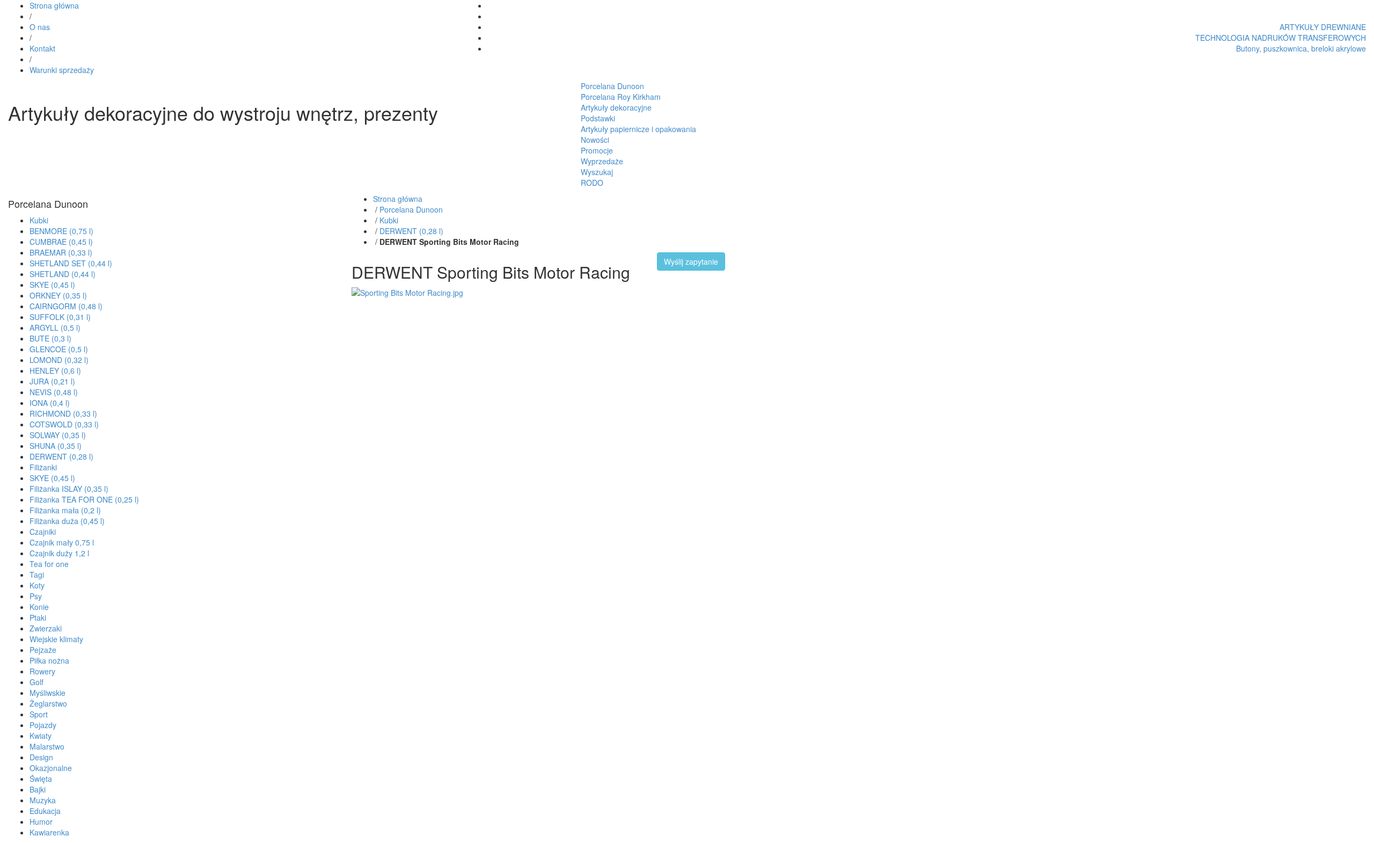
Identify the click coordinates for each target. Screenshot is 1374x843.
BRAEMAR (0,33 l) (61, 252)
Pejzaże (43, 649)
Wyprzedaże (602, 161)
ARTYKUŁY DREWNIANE (1323, 26)
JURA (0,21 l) (52, 381)
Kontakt (42, 48)
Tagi (37, 574)
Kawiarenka (49, 832)
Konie (39, 606)
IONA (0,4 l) (50, 402)
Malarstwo (47, 746)
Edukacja (45, 810)
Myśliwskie (47, 692)
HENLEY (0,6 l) (55, 370)
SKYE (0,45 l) (52, 284)
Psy (36, 596)
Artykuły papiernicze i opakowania (638, 128)
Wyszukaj (597, 171)
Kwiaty (41, 735)
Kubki (39, 220)
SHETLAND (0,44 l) (63, 273)
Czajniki (43, 531)
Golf (36, 682)
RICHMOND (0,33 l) (63, 413)
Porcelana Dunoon (612, 86)
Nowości (595, 139)
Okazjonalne (51, 767)
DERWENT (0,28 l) (61, 456)
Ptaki (38, 617)
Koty (37, 585)
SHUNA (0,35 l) (56, 445)
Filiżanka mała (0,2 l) (65, 510)
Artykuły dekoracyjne (616, 107)
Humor (41, 821)
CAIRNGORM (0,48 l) (66, 306)
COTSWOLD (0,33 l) (64, 424)
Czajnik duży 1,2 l (59, 553)
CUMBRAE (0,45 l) (61, 241)
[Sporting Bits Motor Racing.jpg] (407, 291)
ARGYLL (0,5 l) (55, 327)
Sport (39, 714)
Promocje (597, 150)
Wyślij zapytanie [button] (691, 261)
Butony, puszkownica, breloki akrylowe (1301, 48)
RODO (592, 182)
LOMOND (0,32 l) (59, 359)
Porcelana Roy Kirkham (621, 96)
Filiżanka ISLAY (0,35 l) (69, 488)
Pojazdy (43, 725)
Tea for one (49, 563)
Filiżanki (43, 467)
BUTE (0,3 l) (50, 338)
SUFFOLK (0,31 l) (60, 316)
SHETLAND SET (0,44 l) (71, 263)
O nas (40, 26)
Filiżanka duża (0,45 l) (67, 520)
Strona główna (54, 5)
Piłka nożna (49, 660)
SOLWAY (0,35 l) (58, 435)
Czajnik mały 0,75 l (62, 542)
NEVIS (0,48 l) (54, 392)
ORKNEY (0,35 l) (58, 295)
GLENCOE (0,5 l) (59, 349)
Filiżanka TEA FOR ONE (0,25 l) (84, 499)
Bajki (38, 789)
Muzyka (43, 800)
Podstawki (598, 118)
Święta (41, 778)
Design (41, 757)
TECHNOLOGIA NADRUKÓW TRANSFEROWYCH (1280, 37)
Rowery (42, 671)
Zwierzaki (46, 628)
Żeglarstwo (48, 703)
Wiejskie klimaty (56, 639)
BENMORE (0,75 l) (61, 231)
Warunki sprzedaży (62, 69)
